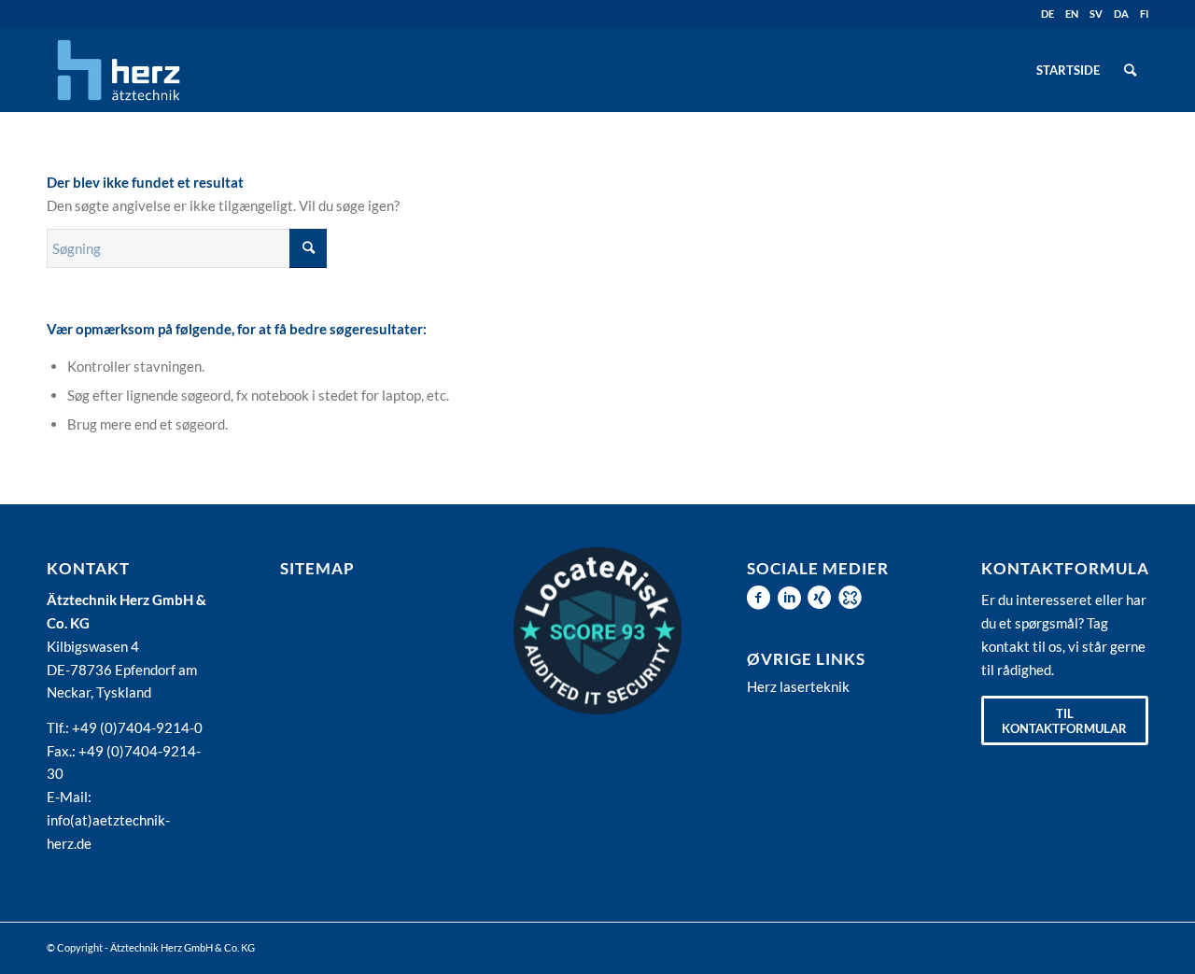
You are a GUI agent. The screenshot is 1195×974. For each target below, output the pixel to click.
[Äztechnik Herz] (118, 70)
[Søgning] (1130, 70)
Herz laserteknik (798, 686)
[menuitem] (1068, 70)
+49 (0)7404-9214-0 (137, 727)
